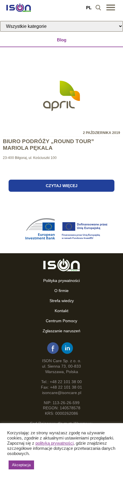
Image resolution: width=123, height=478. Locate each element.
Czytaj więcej (62, 185)
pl (89, 7)
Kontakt (61, 311)
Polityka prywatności (61, 281)
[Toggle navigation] (111, 7)
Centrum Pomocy (61, 321)
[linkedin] (67, 348)
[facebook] (53, 348)
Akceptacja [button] (21, 465)
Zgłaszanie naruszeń (61, 331)
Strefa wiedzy (61, 301)
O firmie (61, 291)
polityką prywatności (54, 443)
